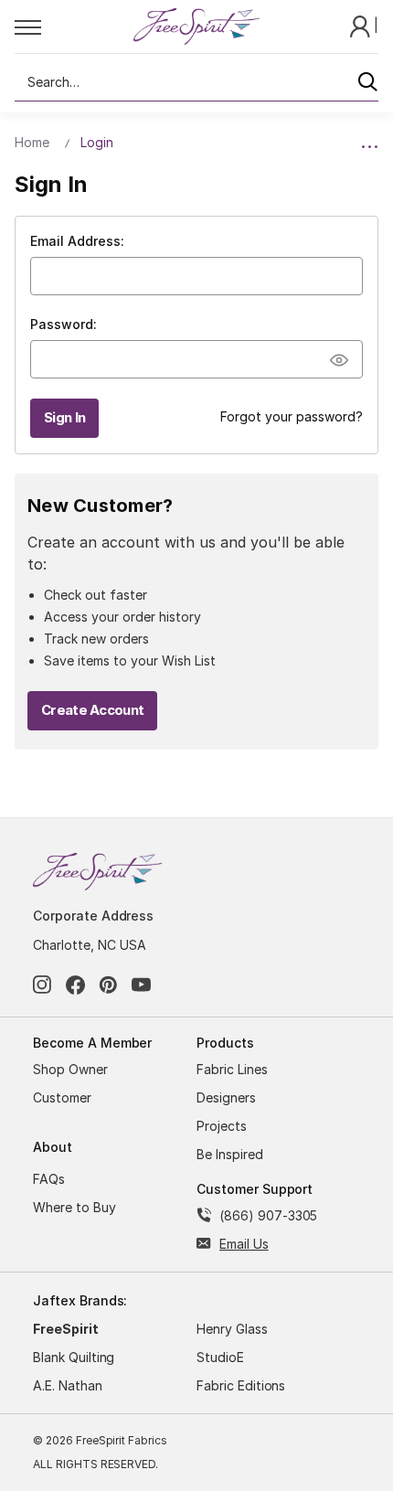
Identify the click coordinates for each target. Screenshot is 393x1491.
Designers (226, 1097)
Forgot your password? (291, 416)
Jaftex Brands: (80, 1300)
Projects (221, 1126)
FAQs (49, 1179)
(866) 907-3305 (268, 1215)
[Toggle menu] (73, 26)
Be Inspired (229, 1154)
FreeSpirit (66, 1329)
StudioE (220, 1357)
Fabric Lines (232, 1069)
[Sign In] (362, 25)
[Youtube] (141, 985)
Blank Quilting (73, 1357)
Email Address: (77, 241)
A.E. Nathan (67, 1385)
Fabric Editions (240, 1385)
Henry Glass (232, 1329)
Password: (63, 324)
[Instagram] (42, 985)
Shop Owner (70, 1069)
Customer (62, 1097)
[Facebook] (75, 985)
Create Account (92, 710)
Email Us (244, 1243)
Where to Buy (74, 1207)
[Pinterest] (108, 985)
